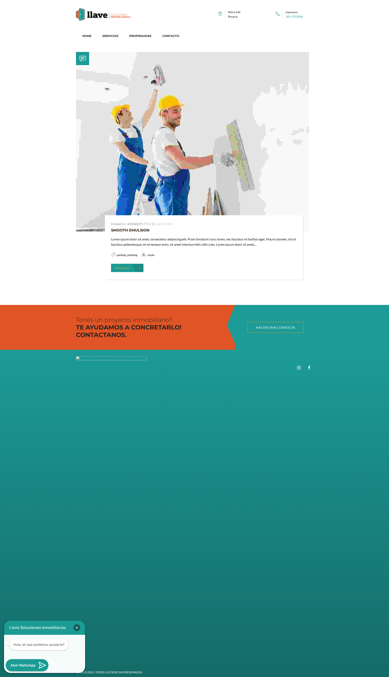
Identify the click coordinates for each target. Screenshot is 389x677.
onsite (151, 255)
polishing (132, 255)
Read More (123, 268)
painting (121, 255)
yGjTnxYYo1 (164, 224)
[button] (76, 627)
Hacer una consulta (275, 327)
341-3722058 (294, 16)
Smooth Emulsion (130, 230)
